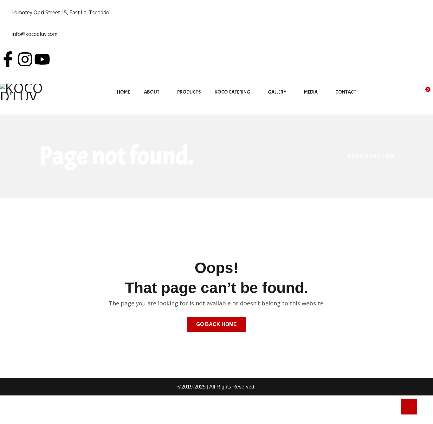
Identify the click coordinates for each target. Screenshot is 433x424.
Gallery (277, 92)
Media (311, 92)
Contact (345, 92)
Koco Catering (232, 92)
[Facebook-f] (8, 59)
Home (123, 92)
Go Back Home (216, 324)
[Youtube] (42, 59)
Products (189, 92)
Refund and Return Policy (32, 409)
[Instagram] (25, 59)
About (151, 92)
